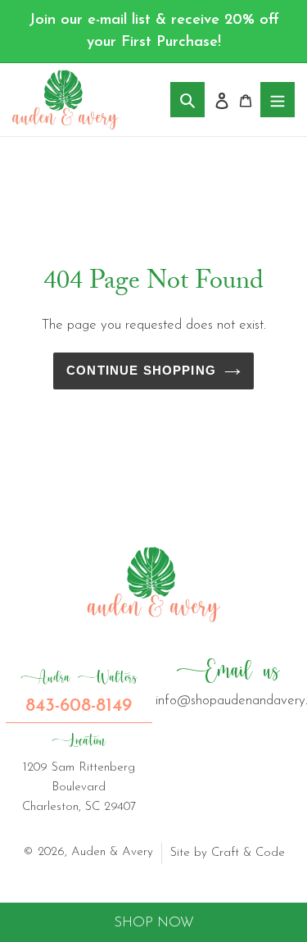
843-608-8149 (79, 692)
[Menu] (277, 99)
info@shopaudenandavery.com (229, 682)
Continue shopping (141, 370)
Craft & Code (248, 853)
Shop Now (154, 923)
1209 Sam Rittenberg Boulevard (79, 772)
